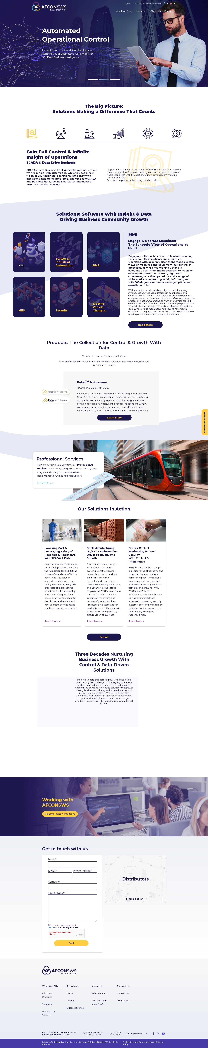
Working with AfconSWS (99, 1002)
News (70, 993)
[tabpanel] (104, 43)
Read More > (52, 621)
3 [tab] (111, 80)
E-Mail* (52, 870)
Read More (145, 324)
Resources (141, 11)
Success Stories (75, 1008)
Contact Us (170, 11)
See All (104, 637)
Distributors (123, 1000)
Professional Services (48, 1013)
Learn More (114, 417)
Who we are (98, 993)
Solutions (47, 1004)
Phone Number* (83, 870)
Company (54, 881)
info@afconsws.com (154, 3)
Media (70, 1000)
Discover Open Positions (60, 814)
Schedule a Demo (204, 422)
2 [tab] (100, 80)
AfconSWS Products (47, 995)
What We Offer (124, 11)
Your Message (56, 892)
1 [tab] (89, 80)
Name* (52, 859)
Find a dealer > (135, 898)
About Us (156, 11)
